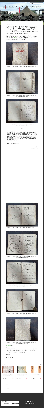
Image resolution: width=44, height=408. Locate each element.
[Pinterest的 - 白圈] (28, 401)
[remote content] (22, 176)
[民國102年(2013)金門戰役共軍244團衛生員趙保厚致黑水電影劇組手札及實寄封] (8, 369)
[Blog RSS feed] (42, 1)
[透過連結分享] (12, 357)
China (22, 350)
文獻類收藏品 (8, 354)
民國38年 (16, 352)
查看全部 (41, 364)
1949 (12, 352)
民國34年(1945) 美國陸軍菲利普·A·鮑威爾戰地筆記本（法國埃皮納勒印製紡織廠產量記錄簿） (22, 375)
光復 (24, 352)
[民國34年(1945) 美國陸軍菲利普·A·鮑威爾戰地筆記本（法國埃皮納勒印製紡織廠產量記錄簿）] (22, 369)
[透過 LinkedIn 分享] (10, 357)
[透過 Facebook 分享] (6, 357)
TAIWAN (30, 350)
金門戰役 (26, 350)
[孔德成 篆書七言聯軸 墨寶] (36, 369)
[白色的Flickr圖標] (30, 401)
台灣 (9, 352)
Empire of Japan (18, 350)
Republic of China (9, 350)
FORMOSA (33, 350)
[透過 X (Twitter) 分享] (8, 357)
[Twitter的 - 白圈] (27, 401)
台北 (22, 352)
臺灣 (7, 352)
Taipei (19, 352)
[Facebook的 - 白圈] (25, 401)
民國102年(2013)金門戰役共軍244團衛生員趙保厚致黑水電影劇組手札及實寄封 (8, 375)
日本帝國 (14, 350)
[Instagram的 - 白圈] (32, 401)
